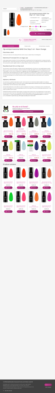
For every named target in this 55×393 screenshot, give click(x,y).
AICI (24, 84)
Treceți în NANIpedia (28, 111)
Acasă (22, 7)
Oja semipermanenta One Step (26, 8)
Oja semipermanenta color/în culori (40, 7)
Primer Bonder (34, 71)
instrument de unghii (38, 94)
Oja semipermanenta (29, 7)
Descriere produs (10, 46)
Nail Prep (24, 71)
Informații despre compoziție (44, 46)
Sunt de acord (48, 384)
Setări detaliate (48, 387)
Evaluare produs (27, 46)
